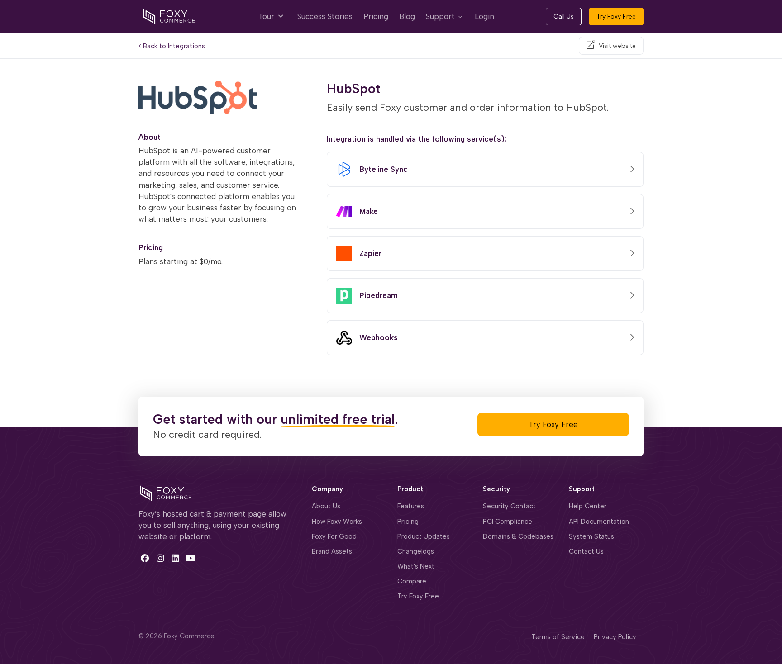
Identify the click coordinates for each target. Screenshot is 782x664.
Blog (407, 16)
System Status (591, 536)
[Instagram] (160, 557)
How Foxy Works (337, 521)
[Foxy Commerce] (169, 15)
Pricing (375, 16)
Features (410, 506)
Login (484, 16)
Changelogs (415, 551)
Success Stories (325, 16)
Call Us (563, 16)
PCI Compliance (507, 521)
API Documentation (599, 521)
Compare (411, 581)
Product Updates (423, 536)
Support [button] (440, 16)
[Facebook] (145, 557)
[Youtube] (190, 557)
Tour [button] (267, 16)
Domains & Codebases (518, 536)
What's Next (415, 566)
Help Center (587, 506)
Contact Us (586, 551)
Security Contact (509, 506)
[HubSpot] (217, 97)
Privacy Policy (615, 637)
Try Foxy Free (616, 16)
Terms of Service (558, 637)
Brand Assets (332, 551)
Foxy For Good (334, 536)
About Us (326, 506)
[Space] (165, 492)
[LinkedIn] (175, 557)
